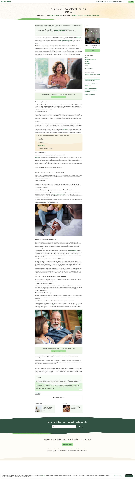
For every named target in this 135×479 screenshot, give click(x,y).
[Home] (6, 1)
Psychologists (87, 63)
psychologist (78, 37)
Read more (37, 393)
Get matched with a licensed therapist (58, 97)
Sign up (79, 426)
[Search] (99, 25)
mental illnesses (76, 269)
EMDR (78, 304)
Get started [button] (92, 50)
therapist (73, 38)
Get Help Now (54, 34)
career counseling (72, 250)
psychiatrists (65, 129)
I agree (129, 476)
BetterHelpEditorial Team (54, 15)
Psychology (87, 61)
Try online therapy (67, 444)
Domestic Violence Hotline (60, 30)
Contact (120, 1)
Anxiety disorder (41, 145)
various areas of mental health (66, 40)
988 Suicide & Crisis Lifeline (64, 29)
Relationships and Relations (90, 59)
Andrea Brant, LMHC (76, 15)
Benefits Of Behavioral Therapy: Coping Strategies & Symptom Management (91, 90)
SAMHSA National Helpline (61, 31)
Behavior (86, 65)
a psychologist (58, 104)
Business (98, 1)
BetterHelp (64, 369)
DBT (53, 304)
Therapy (86, 57)
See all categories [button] (89, 68)
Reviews (110, 1)
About (101, 1)
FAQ (107, 1)
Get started (131, 1)
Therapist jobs (116, 1)
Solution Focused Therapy (90, 94)
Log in (125, 1)
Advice (105, 1)
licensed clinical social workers (59, 194)
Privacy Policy (42, 475)
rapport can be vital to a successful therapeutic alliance (45, 280)
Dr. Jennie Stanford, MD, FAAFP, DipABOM (90, 15)
